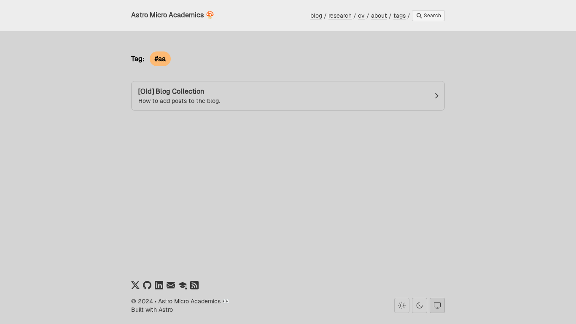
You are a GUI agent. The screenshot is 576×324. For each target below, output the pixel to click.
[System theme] (437, 305)
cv (361, 15)
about (379, 15)
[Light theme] (401, 305)
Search (432, 16)
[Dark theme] (419, 305)
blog (316, 15)
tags (399, 15)
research (340, 15)
